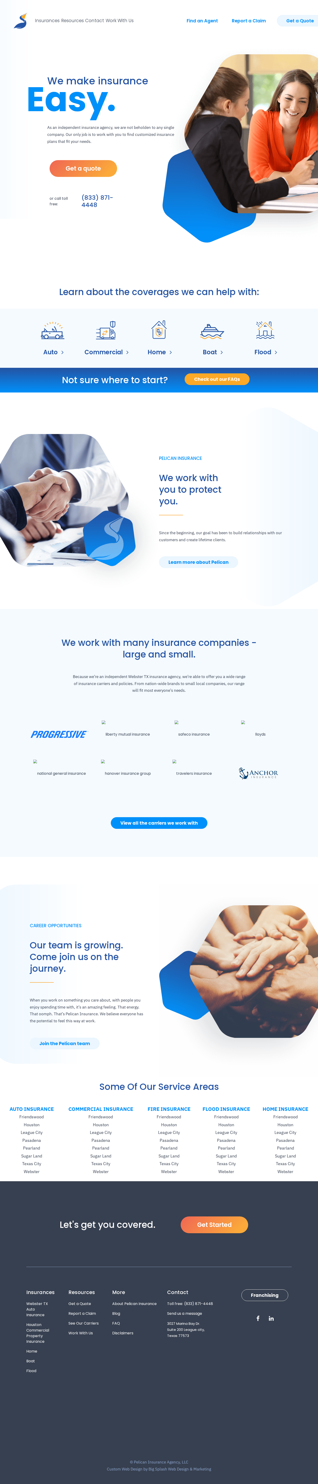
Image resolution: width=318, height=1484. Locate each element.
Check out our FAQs (217, 379)
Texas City (31, 1163)
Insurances (47, 20)
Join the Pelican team (64, 1043)
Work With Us (120, 20)
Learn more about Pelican (199, 562)
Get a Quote (79, 1303)
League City (32, 1132)
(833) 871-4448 (97, 201)
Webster (32, 1171)
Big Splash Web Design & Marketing (180, 1469)
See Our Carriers (83, 1323)
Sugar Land (31, 1156)
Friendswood (31, 1116)
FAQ (116, 1323)
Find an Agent (202, 21)
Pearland (31, 1148)
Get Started (214, 1225)
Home (31, 1351)
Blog (116, 1313)
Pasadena (31, 1140)
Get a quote (83, 168)
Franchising (265, 1295)
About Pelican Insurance (134, 1303)
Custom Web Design (124, 1469)
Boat (30, 1361)
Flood (31, 1371)
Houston (32, 1124)
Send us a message (184, 1313)
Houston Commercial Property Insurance (37, 1333)
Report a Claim (249, 21)
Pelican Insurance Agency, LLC (20, 20)
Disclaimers (122, 1333)
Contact (94, 20)
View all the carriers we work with (159, 823)
